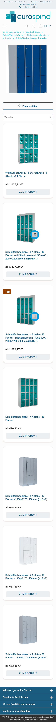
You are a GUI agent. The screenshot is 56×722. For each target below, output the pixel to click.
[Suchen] (26, 26)
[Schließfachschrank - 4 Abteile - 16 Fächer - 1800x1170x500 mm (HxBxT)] (28, 551)
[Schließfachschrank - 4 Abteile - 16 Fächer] (28, 392)
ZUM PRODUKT (28, 192)
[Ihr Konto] (33, 26)
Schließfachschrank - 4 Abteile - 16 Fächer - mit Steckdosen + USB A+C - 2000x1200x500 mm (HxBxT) (26, 255)
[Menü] (6, 26)
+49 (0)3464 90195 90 (29, 7)
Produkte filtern (30, 106)
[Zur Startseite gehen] (28, 16)
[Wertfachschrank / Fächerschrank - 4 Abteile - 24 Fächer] (28, 148)
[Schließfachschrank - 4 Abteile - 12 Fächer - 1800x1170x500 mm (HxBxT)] (28, 471)
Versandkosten (42, 717)
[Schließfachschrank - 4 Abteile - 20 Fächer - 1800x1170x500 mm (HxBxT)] (28, 630)
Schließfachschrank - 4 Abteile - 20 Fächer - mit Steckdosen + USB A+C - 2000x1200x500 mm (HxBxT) (26, 337)
